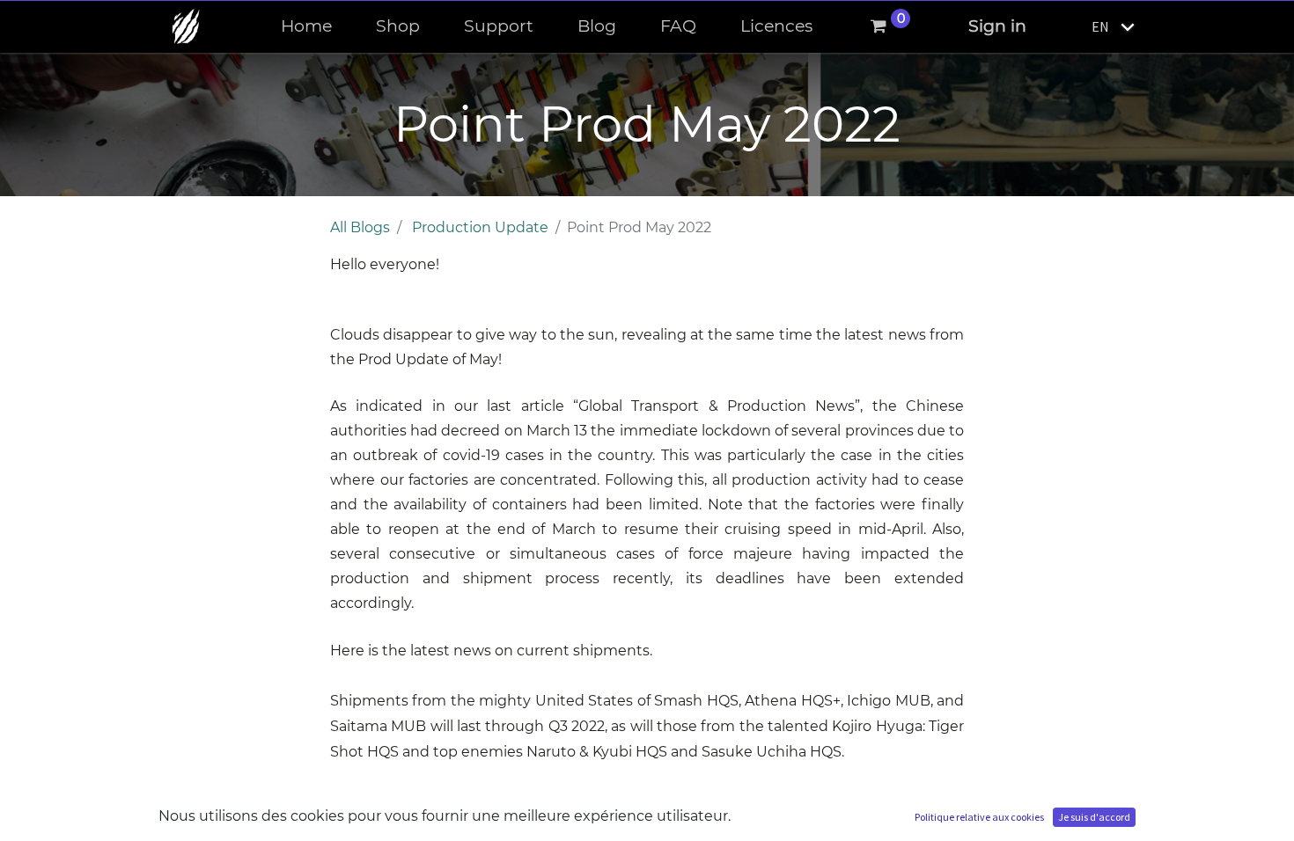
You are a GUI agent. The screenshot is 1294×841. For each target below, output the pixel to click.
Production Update (480, 227)
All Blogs (360, 227)
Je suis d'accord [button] (1094, 816)
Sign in (997, 26)
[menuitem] (306, 27)
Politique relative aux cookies (979, 816)
